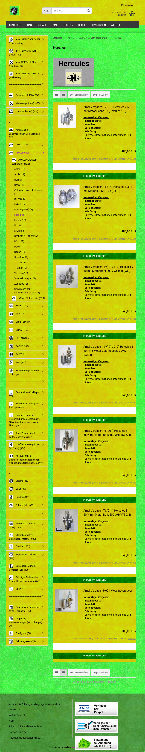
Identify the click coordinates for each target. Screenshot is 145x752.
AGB (11, 720)
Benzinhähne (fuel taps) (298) (24, 394)
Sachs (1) (19, 251)
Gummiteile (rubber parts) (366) (22, 525)
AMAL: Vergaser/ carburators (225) (24, 161)
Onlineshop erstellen (60, 747)
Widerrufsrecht (17, 715)
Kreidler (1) (20, 230)
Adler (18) (19, 169)
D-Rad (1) (19, 204)
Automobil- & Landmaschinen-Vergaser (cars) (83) (25, 133)
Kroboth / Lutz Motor (26, 236)
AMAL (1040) (22, 152)
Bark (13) (19, 179)
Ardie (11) (19, 174)
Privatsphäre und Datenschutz (25, 726)
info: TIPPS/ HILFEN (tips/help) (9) (22, 64)
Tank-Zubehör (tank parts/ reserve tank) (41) (22, 435)
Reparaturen (98, 25)
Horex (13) (20, 220)
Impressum (15, 709)
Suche (81, 25)
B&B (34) (20, 313)
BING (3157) (21, 305)
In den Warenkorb (94, 176)
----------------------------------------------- (25, 86)
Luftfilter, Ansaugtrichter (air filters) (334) (24, 446)
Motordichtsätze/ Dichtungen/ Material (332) (22, 537)
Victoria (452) (22, 480)
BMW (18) (19, 185)
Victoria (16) (21, 273)
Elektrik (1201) (22, 546)
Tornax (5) (20, 262)
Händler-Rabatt (36, 25)
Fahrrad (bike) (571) (25, 505)
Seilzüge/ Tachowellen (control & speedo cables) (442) (24, 579)
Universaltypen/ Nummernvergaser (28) (27, 291)
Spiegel (19, 588)
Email (55, 25)
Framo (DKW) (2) (23, 209)
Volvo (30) (20, 489)
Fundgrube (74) (23, 633)
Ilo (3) (17, 225)
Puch (17, 246)
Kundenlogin (127, 5)
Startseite (15, 25)
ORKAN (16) (21, 330)
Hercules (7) (21, 214)
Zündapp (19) (22, 497)
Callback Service (18, 732)
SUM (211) (20, 362)
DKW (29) (19, 199)
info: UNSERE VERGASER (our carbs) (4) (25, 41)
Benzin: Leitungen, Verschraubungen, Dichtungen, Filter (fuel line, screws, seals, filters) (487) (24, 420)
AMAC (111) (21, 144)
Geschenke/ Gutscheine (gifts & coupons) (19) (24, 609)
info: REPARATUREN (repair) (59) (22, 52)
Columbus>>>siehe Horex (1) (28, 192)
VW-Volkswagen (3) (25, 278)
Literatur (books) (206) (26, 111)
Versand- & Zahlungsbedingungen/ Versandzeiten (36, 704)
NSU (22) (19, 241)
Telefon (68, 25)
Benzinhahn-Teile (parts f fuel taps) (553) (25, 405)
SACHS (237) (22, 346)
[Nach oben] (135, 747)
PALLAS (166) (22, 338)
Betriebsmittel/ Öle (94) (27, 95)
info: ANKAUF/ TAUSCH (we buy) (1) (24, 75)
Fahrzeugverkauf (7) (25, 641)
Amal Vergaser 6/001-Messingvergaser (107, 590)
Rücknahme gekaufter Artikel (24, 737)
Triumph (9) (20, 267)
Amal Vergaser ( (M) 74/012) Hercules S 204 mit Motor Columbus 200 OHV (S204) (108, 350)
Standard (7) (21, 257)
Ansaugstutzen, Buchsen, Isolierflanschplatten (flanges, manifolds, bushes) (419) (26, 459)
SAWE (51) (21, 354)
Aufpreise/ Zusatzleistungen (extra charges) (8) (25, 622)
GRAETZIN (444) (23, 321)
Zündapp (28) (21, 283)
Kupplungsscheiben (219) (22, 556)
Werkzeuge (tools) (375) (27, 103)
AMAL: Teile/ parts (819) (31, 298)
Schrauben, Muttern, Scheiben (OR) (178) (22, 568)
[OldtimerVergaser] (23, 11)
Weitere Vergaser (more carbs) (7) (24, 372)
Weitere (115, 25)
